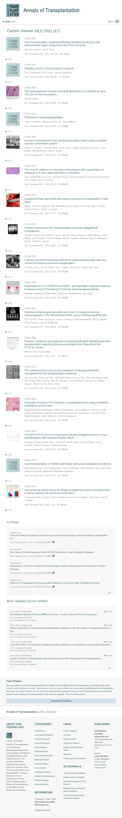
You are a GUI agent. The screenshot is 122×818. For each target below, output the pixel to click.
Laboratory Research (44, 735)
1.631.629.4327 (101, 756)
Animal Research (42, 739)
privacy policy (79, 694)
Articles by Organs (71, 743)
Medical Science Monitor (74, 777)
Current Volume (70, 731)
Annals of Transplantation (74, 773)
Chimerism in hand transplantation (43, 117)
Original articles (41, 764)
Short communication (44, 756)
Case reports (40, 768)
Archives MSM (69, 739)
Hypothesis (39, 731)
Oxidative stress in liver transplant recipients (49, 68)
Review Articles (41, 751)
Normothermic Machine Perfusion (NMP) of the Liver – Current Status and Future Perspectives (53, 614)
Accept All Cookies (61, 701)
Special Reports (42, 784)
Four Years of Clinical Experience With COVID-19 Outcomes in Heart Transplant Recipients (52, 552)
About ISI (67, 754)
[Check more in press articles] (109, 592)
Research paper (42, 780)
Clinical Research (42, 743)
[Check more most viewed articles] (109, 668)
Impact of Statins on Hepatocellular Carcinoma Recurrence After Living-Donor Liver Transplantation (55, 658)
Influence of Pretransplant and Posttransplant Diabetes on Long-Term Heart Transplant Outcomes (55, 583)
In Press (66, 735)
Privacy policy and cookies (74, 758)
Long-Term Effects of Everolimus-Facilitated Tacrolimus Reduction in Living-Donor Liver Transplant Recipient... (61, 645)
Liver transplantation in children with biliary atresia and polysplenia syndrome (67, 464)
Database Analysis (43, 772)
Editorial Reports (42, 760)
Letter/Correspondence (45, 776)
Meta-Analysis (41, 747)
